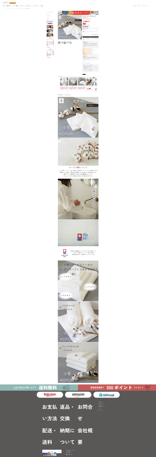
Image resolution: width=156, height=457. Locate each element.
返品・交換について (101, 405)
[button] (59, 85)
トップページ (4, 8)
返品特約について (85, 61)
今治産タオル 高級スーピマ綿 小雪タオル (15, 8)
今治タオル (9, 8)
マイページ (100, 407)
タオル (7, 8)
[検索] (52, 12)
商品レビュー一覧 (101, 410)
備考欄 (83, 31)
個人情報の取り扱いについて (102, 406)
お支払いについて (101, 402)
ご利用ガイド (100, 401)
